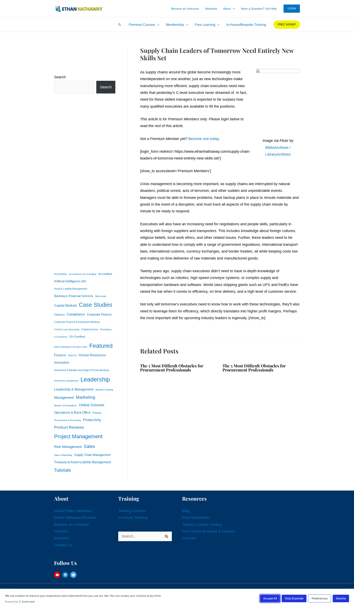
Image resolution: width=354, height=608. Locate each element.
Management (64, 398)
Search (60, 77)
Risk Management (68, 447)
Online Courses (91, 405)
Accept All (270, 598)
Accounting (60, 274)
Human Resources (92, 355)
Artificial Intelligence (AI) (70, 281)
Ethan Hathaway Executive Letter (70, 347)
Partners (61, 531)
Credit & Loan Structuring (66, 329)
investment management (66, 380)
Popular (97, 412)
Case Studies (95, 305)
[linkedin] (65, 575)
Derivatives (105, 329)
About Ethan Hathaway (73, 511)
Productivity (92, 420)
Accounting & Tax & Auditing (82, 274)
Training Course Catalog (202, 525)
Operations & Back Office (72, 412)
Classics (59, 314)
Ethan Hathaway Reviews (75, 518)
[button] (233, 8)
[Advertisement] (84, 181)
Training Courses (132, 511)
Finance (60, 355)
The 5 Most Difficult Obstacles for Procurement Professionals (171, 367)
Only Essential (294, 598)
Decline (341, 598)
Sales (89, 446)
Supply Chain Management (92, 455)
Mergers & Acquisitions (65, 405)
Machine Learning (104, 389)
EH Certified (77, 336)
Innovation (61, 362)
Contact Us (63, 545)
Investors (61, 538)
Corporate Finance (99, 314)
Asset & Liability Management (70, 288)
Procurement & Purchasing (67, 420)
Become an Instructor (71, 525)
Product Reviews (69, 427)
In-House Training (132, 518)
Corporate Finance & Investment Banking (77, 322)
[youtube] (57, 575)
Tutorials (62, 470)
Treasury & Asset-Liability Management (82, 462)
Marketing (85, 397)
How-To (72, 355)
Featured (101, 346)
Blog (185, 511)
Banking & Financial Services (73, 296)
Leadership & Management (73, 389)
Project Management (78, 436)
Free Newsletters (196, 518)
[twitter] (73, 575)
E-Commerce (60, 337)
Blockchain (100, 296)
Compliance (76, 314)
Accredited (105, 274)
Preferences (320, 598)
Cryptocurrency (89, 329)
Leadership (95, 379)
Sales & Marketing (63, 455)
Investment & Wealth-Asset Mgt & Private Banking (81, 370)
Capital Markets (65, 305)
